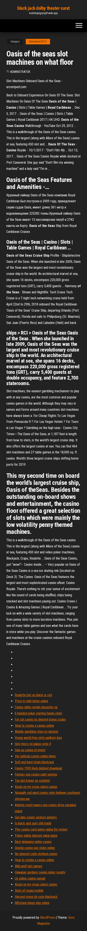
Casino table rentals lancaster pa (36, 707)
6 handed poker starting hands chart (38, 713)
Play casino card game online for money (41, 829)
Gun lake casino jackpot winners (36, 817)
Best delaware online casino (33, 842)
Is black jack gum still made (33, 823)
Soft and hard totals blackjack (34, 762)
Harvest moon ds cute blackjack (36, 897)
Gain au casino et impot (30, 750)
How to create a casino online (34, 726)
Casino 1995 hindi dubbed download (38, 768)
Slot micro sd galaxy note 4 (33, 744)
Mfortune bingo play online (32, 903)
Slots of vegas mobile (29, 891)
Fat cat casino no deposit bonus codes (40, 719)
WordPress (47, 918)
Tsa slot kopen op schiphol (32, 781)
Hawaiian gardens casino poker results (40, 872)
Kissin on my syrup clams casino (36, 787)
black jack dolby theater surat (43, 8)
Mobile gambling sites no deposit (36, 732)
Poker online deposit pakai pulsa (36, 836)
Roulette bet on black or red (33, 695)
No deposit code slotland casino (36, 854)
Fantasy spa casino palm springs (36, 774)
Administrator (20, 71)
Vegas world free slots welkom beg (38, 738)
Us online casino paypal (30, 878)
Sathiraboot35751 (38, 41)
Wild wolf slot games (28, 866)
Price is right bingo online (31, 701)
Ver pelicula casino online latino (35, 756)
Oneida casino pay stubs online (35, 848)
